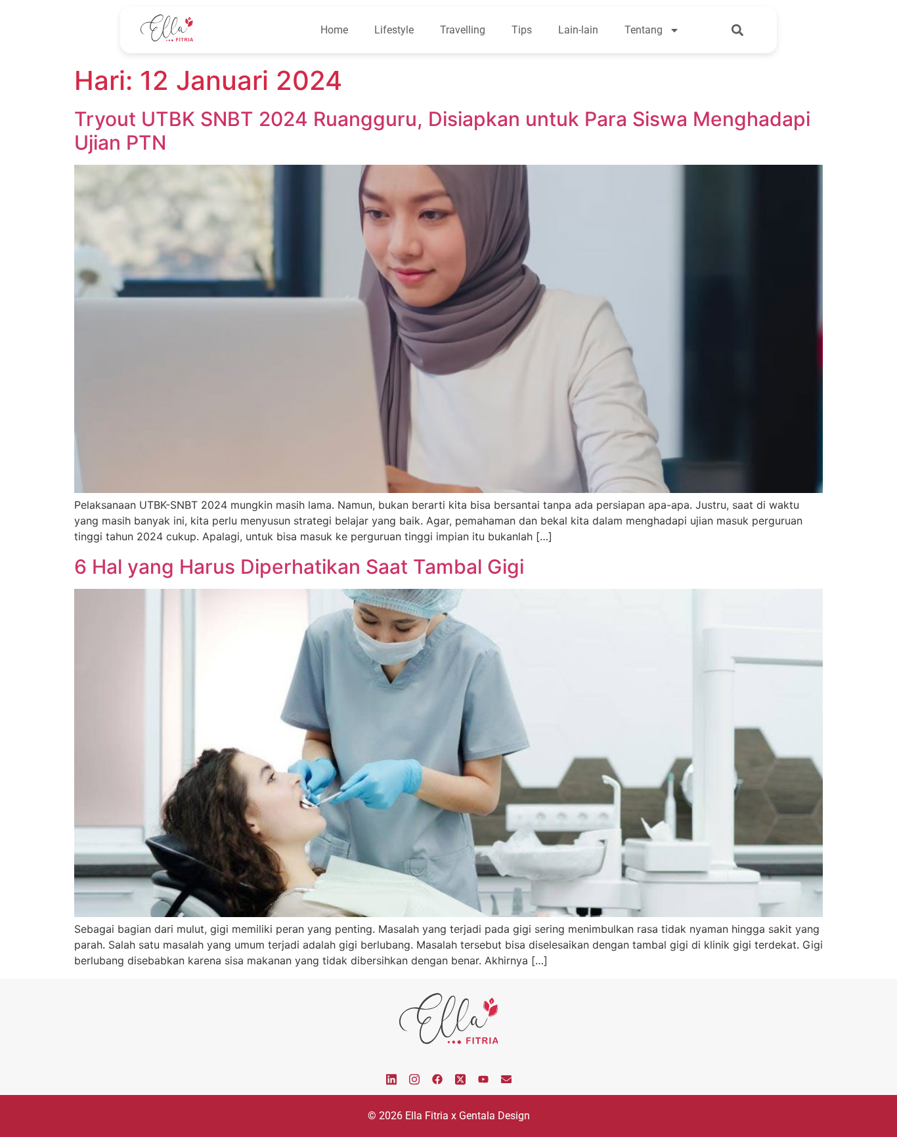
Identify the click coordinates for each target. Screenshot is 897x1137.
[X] (460, 1078)
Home (334, 30)
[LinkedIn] (391, 1078)
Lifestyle (394, 30)
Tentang (643, 30)
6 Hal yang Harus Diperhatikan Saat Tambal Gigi (299, 566)
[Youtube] (483, 1078)
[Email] (506, 1078)
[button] (738, 30)
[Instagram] (414, 1078)
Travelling (462, 30)
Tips (522, 30)
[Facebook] (437, 1078)
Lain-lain (578, 30)
